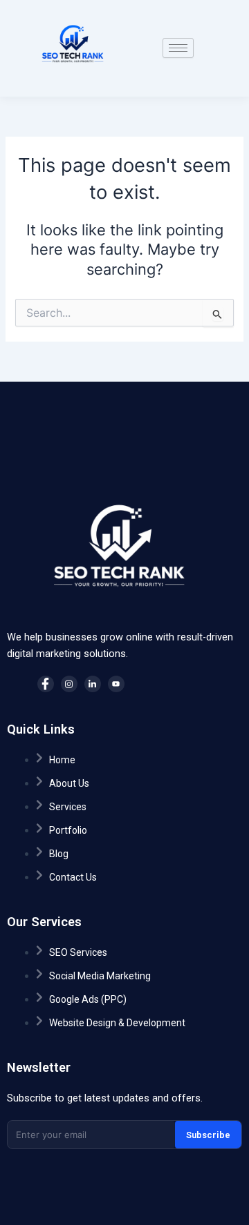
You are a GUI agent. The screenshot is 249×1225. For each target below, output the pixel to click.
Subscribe (208, 1135)
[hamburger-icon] (178, 48)
